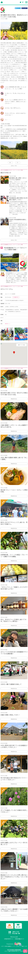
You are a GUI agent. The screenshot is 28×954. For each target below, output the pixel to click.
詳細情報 (6, 170)
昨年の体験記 (21, 78)
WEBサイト (8, 323)
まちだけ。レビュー (12, 170)
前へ (10, 162)
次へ (18, 162)
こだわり (18, 170)
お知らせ (2, 170)
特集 (22, 170)
